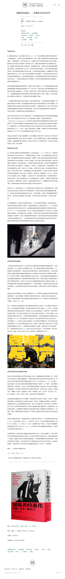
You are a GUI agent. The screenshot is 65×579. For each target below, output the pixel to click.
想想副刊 (23, 31)
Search (54, 4)
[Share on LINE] (32, 45)
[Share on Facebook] (25, 45)
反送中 (32, 35)
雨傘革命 (24, 35)
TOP (58, 573)
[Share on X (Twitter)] (29, 45)
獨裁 (31, 40)
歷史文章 (14, 569)
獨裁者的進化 (25, 33)
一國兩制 (24, 40)
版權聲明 (21, 569)
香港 (38, 35)
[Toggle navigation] (59, 4)
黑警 (23, 37)
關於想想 (7, 569)
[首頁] (32, 5)
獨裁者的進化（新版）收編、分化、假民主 (23, 526)
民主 (36, 37)
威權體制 (34, 33)
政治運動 (29, 37)
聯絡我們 (28, 569)
